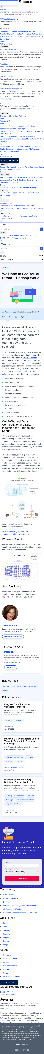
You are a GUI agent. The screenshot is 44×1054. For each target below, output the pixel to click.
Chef (9, 136)
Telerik (25, 131)
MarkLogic (4, 126)
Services (3, 172)
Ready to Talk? (20, 238)
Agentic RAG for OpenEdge (11, 34)
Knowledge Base (19, 180)
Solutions (4, 47)
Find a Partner (5, 193)
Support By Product (8, 167)
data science (7, 374)
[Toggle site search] (1, 240)
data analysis (16, 686)
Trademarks (5, 1023)
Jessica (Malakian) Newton (13, 768)
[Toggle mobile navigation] (2, 252)
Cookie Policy (29, 1035)
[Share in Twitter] (9, 316)
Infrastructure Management (11, 89)
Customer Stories (7, 182)
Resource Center (15, 177)
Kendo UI (32, 131)
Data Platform (5, 31)
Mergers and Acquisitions (25, 800)
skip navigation (9, 3)
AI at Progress (5, 9)
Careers (3, 218)
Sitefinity (18, 131)
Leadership (20, 206)
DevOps (3, 136)
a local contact (12, 994)
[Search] (1, 221)
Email (7, 863)
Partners (4, 190)
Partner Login (32, 193)
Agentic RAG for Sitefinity (32, 31)
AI (1, 7)
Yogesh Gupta (9, 810)
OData (9, 447)
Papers (26, 177)
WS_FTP (9, 157)
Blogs (29, 180)
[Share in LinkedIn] (16, 316)
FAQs (17, 182)
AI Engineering (6, 44)
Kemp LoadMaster (24, 139)
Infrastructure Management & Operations (19, 905)
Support (4, 164)
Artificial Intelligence (8, 49)
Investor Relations (7, 216)
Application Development (14, 757)
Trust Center (32, 216)
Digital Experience (7, 76)
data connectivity (30, 686)
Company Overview (8, 206)
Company (4, 200)
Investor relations (10, 966)
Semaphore (13, 126)
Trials (5, 927)
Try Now (10, 667)
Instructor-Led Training (9, 187)
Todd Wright (8, 727)
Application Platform (8, 129)
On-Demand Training (27, 187)
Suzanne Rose (10, 312)
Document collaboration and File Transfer (22, 149)
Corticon (31, 126)
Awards (6, 962)
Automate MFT (10, 152)
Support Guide (6, 169)
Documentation (6, 180)
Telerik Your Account (28, 235)
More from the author (12, 636)
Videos (40, 177)
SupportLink (5, 235)
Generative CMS (28, 34)
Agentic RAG (17, 31)
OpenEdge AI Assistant (13, 36)
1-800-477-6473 (7, 238)
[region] (22, 1038)
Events (34, 180)
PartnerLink (15, 235)
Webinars (32, 177)
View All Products (9, 160)
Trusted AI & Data (7, 116)
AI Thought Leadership (9, 19)
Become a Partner (19, 193)
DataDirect (23, 126)
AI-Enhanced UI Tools (8, 146)
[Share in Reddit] (22, 316)
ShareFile (40, 131)
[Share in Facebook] (3, 316)
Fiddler (34, 146)
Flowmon (13, 139)
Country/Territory (11, 869)
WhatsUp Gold (38, 139)
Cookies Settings (22, 1050)
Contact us (9, 983)
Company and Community (15, 796)
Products (4, 113)
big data (33, 371)
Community (16, 169)
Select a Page (7, 260)
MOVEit (8, 134)
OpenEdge (21, 129)
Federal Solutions (7, 103)
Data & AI (6, 268)
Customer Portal (22, 167)
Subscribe (22, 878)
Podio (2, 134)
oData (5, 690)
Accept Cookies (22, 1044)
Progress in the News (13, 804)
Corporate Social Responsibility (23, 208)
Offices (10, 218)
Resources (5, 175)
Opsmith (6, 40)
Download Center (37, 167)
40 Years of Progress (11, 976)
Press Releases (21, 216)
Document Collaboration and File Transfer (20, 913)
